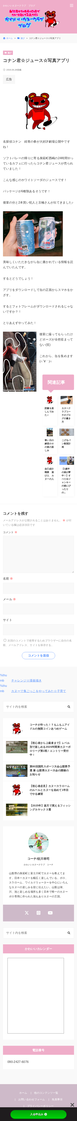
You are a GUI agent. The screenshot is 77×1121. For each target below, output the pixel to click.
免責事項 (57, 1099)
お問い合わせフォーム (31, 1099)
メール (9, 599)
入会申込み (37, 1114)
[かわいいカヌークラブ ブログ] (31, 19)
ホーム (23, 1092)
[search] (69, 706)
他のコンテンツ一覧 (46, 1092)
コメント (10, 532)
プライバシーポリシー (40, 1105)
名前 (8, 578)
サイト (7, 620)
